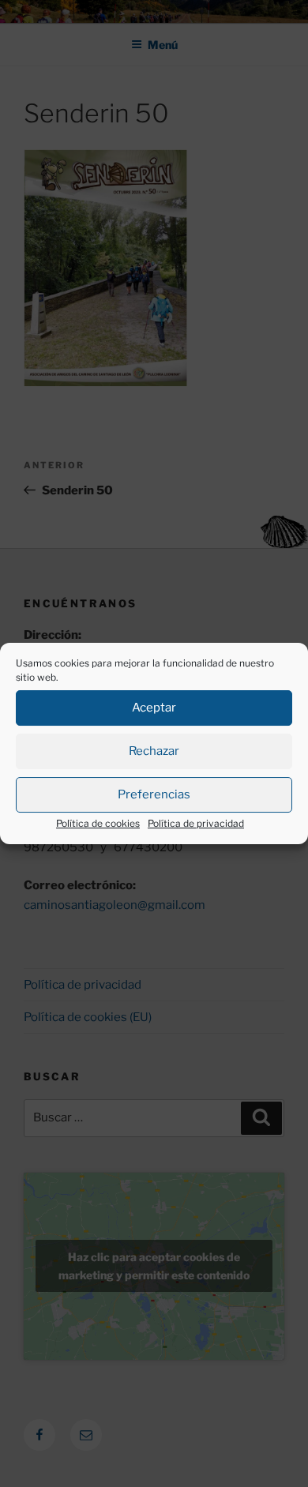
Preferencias (154, 794)
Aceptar (154, 707)
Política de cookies (98, 823)
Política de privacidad (196, 823)
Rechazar (154, 751)
